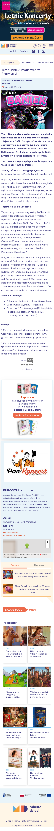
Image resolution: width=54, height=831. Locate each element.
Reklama (24, 51)
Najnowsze (39, 565)
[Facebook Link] (38, 51)
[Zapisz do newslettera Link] (43, 51)
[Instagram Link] (33, 51)
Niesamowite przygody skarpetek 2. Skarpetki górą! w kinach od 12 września (14, 698)
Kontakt (13, 51)
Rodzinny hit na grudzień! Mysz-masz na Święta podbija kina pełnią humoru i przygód (15, 737)
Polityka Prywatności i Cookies (34, 821)
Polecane (14, 565)
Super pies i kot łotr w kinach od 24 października (14, 653)
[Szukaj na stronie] (39, 46)
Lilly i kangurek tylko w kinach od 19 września (38, 653)
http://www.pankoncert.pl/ (14, 535)
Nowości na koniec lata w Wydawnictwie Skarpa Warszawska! (39, 737)
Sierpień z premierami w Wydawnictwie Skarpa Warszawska (13, 778)
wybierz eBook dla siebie (27, 415)
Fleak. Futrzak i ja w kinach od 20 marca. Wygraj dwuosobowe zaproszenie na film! (33, 589)
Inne (32, 729)
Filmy (8, 648)
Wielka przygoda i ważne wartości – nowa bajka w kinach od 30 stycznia (39, 697)
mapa (7, 83)
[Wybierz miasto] (45, 46)
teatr (33, 609)
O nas (8, 821)
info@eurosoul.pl (10, 532)
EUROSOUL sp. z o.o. (18, 490)
